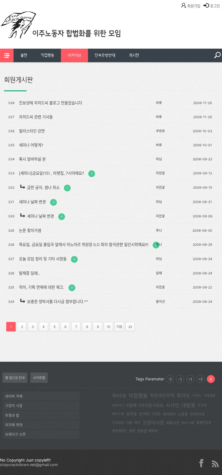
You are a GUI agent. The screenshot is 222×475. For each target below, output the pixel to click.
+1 (190, 379)
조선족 (202, 405)
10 (108, 327)
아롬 (129, 423)
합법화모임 (197, 414)
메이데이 (169, 414)
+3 (200, 379)
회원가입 (193, 6)
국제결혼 (210, 396)
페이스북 (118, 414)
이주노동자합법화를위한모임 (72, 33)
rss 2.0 (215, 463)
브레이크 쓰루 (15, 434)
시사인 (172, 405)
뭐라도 (183, 395)
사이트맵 (39, 378)
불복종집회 (203, 423)
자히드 (196, 396)
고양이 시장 (13, 406)
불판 (24, 55)
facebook (203, 463)
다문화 (156, 414)
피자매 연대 (13, 425)
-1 (180, 379)
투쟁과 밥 (12, 415)
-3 (170, 379)
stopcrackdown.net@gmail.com (29, 464)
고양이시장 (153, 423)
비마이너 (118, 405)
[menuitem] (24, 55)
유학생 (131, 414)
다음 (119, 327)
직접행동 (47, 55)
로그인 (215, 6)
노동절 (183, 414)
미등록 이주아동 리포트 (145, 405)
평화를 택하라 (147, 431)
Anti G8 (187, 422)
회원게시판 (18, 80)
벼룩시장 (172, 423)
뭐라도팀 (119, 395)
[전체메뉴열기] (7, 55)
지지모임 (118, 423)
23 (130, 327)
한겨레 (144, 414)
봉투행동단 (119, 431)
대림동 (188, 405)
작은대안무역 (162, 395)
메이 (137, 423)
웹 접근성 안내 (15, 378)
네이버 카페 (13, 396)
